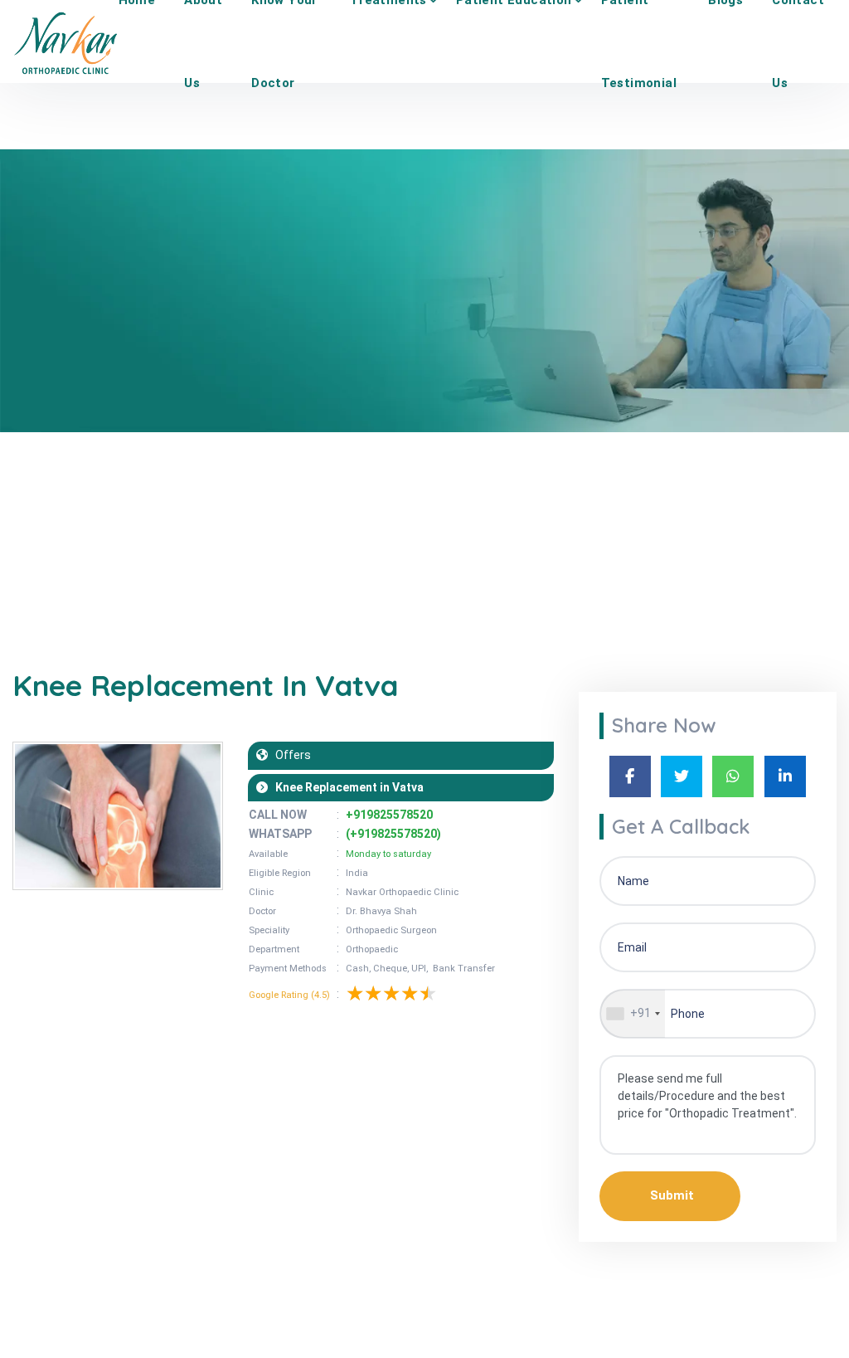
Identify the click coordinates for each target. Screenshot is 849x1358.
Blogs (80, 500)
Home (28, 500)
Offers (289, 755)
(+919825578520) (393, 833)
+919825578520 (389, 814)
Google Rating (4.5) (289, 995)
